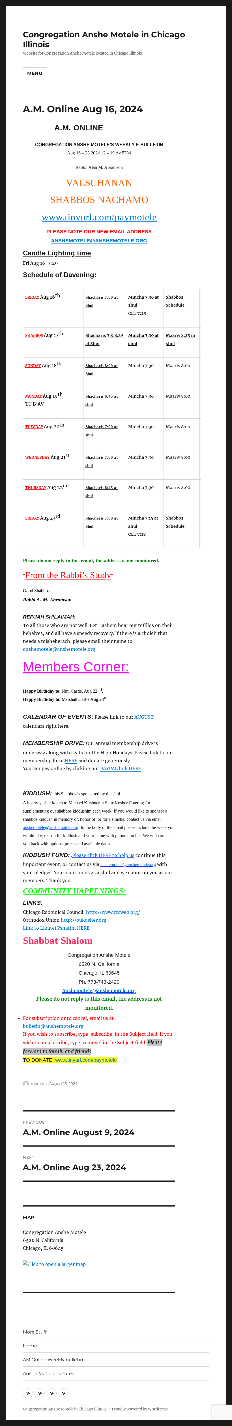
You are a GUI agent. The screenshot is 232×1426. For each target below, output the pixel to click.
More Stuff (34, 1332)
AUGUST (144, 717)
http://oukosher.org (83, 920)
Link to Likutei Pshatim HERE (56, 928)
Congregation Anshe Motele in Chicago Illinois (65, 1409)
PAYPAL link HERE (120, 768)
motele (37, 1083)
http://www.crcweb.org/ (113, 912)
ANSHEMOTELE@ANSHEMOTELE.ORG (99, 241)
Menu (35, 73)
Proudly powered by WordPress (140, 1409)
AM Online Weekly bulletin (53, 1359)
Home (30, 1346)
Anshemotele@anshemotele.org (99, 990)
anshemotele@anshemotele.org (59, 649)
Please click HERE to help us (103, 855)
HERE (71, 760)
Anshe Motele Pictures (48, 1373)
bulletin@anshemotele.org (53, 1026)
